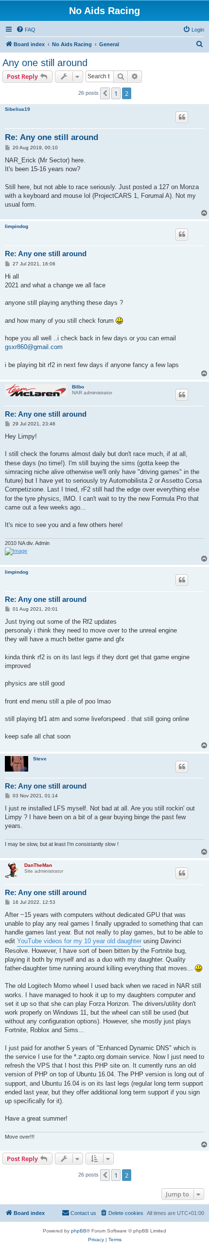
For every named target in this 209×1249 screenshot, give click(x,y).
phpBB (79, 1230)
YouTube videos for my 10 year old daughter (79, 941)
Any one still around (44, 62)
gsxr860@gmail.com (34, 347)
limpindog (16, 226)
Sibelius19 (17, 109)
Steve (40, 758)
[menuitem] (25, 29)
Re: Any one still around (51, 137)
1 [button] (116, 93)
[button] (105, 93)
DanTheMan (38, 865)
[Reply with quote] (181, 117)
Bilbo (78, 386)
